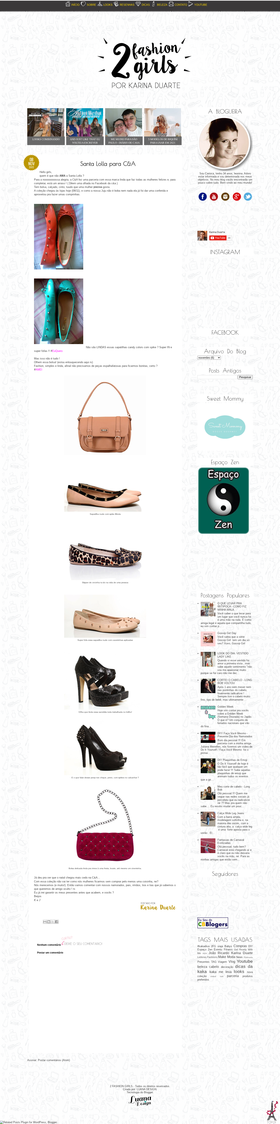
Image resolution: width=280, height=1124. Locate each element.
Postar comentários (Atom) (54, 1060)
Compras (240, 946)
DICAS (146, 4)
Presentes (203, 961)
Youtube (245, 961)
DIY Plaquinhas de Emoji (232, 759)
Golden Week (225, 706)
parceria (233, 976)
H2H (205, 953)
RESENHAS (127, 4)
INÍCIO (75, 4)
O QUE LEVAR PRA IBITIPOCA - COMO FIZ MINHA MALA (231, 606)
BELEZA (162, 4)
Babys (228, 946)
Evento (218, 949)
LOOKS (108, 4)
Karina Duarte (242, 953)
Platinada (248, 957)
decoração (227, 966)
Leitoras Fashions (207, 957)
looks (239, 971)
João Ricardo (219, 953)
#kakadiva (203, 946)
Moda (231, 957)
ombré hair (216, 976)
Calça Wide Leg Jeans (230, 813)
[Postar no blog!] (49, 922)
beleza (202, 966)
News (239, 957)
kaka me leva (220, 972)
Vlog (232, 961)
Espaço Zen (204, 949)
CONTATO (181, 4)
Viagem (222, 961)
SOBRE (91, 4)
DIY (250, 946)
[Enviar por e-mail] (45, 922)
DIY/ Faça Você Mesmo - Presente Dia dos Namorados (234, 735)
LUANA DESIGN (146, 1089)
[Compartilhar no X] (53, 922)
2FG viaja (217, 946)
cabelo (214, 966)
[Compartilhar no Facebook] (57, 922)
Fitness (228, 949)
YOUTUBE (200, 4)
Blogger (148, 1092)
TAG (213, 961)
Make (222, 957)
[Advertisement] (217, 563)
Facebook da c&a (105, 183)
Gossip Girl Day (226, 633)
